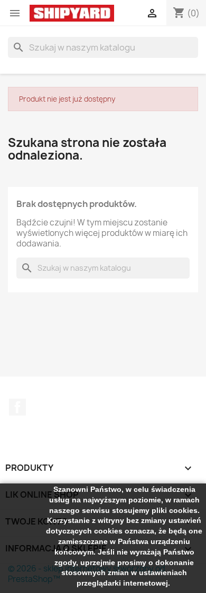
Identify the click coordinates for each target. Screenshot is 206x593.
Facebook (17, 407)
